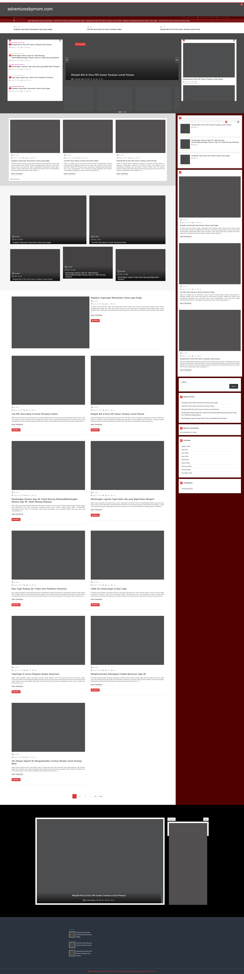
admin (77, 79)
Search (184, 382)
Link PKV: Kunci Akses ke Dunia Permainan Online (36, 21)
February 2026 (186, 466)
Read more (95, 320)
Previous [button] (171, 819)
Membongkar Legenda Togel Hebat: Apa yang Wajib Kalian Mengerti (36, 55)
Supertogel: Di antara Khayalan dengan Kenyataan (35, 674)
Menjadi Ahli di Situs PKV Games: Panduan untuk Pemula (71, 21)
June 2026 (185, 453)
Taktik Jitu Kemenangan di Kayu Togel (109, 588)
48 (95, 796)
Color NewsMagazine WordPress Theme (131, 971)
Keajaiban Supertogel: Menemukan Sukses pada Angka (107, 21)
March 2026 (186, 463)
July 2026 (185, 449)
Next (100, 796)
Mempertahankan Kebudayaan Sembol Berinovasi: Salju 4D (118, 674)
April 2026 (185, 459)
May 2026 (185, 456)
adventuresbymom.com (30, 8)
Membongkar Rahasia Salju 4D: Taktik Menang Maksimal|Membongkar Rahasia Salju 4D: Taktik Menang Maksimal (35, 45)
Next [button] (206, 819)
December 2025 (187, 473)
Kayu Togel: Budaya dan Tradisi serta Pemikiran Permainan (32, 66)
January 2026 (186, 469)
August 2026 (186, 446)
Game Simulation (80, 44)
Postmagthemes (151, 971)
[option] (107, 21)
